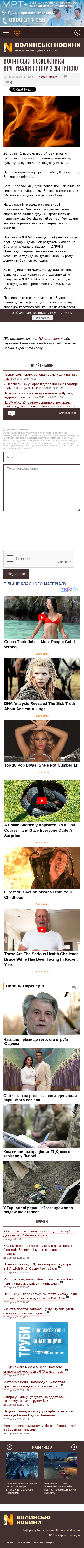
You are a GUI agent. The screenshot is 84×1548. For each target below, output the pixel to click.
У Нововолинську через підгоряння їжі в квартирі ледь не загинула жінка (41, 385)
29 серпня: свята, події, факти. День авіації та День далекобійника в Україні (39, 1233)
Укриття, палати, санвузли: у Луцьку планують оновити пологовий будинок (39, 1310)
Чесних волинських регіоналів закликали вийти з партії (40, 376)
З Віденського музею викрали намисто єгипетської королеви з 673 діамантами (34, 1368)
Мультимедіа (42, 1447)
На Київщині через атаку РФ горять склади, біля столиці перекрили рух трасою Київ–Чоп (40, 1295)
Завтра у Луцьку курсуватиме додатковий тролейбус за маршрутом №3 (35, 1398)
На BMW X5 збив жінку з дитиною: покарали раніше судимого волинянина (37, 404)
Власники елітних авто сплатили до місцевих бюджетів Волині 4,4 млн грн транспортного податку (38, 1249)
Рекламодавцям (43, 1542)
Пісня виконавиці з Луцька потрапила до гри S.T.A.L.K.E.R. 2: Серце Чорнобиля (37, 1266)
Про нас (9, 1542)
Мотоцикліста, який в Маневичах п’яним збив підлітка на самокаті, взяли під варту (38, 1281)
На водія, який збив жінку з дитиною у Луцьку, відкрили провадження (38, 394)
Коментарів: (48, 76)
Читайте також (42, 365)
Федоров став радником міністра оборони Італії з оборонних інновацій (40, 1427)
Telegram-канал (50, 338)
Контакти (24, 1542)
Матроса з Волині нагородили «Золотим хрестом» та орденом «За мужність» (34, 1383)
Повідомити (42, 318)
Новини (42, 1221)
